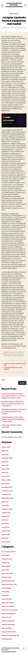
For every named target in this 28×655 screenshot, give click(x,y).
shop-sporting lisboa (9, 613)
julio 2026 (5, 451)
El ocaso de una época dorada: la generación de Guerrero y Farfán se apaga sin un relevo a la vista (13, 396)
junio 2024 (5, 505)
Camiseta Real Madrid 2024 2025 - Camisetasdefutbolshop (14, 4)
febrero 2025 (6, 480)
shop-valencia (6, 617)
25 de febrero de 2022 (19, 28)
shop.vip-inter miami (9, 632)
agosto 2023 (6, 516)
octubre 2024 (6, 494)
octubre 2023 (6, 512)
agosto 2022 (6, 534)
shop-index (5, 570)
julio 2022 (5, 538)
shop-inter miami (7, 573)
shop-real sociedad (8, 606)
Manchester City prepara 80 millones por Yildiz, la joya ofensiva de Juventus (14, 411)
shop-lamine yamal (8, 581)
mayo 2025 (5, 469)
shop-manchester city (9, 584)
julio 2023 (5, 520)
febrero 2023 (6, 531)
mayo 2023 (5, 527)
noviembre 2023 (7, 509)
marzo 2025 (6, 476)
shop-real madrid (7, 602)
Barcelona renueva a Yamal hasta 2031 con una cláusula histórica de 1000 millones (13, 404)
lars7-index (5, 555)
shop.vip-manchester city (10, 635)
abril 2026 (5, 454)
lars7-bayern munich (9, 551)
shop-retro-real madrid (9, 610)
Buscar (3, 380)
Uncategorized (14, 13)
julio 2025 (5, 462)
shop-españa (6, 566)
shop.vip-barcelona (8, 624)
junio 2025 (5, 465)
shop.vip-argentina (8, 621)
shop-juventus (6, 577)
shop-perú (5, 595)
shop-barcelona (7, 559)
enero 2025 (5, 483)
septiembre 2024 (7, 498)
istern (8, 28)
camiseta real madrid (9, 346)
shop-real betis (7, 599)
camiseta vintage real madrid (15, 355)
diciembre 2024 (7, 487)
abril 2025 (5, 472)
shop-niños (5, 591)
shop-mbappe (6, 588)
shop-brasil (5, 562)
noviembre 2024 (7, 491)
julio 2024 (5, 502)
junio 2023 (5, 523)
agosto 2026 (6, 447)
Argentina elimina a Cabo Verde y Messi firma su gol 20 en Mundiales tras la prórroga (13, 419)
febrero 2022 (6, 542)
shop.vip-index (7, 628)
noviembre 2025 (7, 458)
